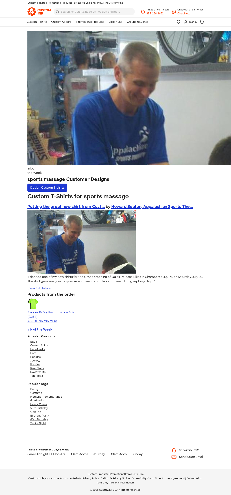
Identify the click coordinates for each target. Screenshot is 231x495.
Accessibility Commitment (147, 478)
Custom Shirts (39, 345)
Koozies (35, 364)
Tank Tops (36, 375)
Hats (33, 353)
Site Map (139, 474)
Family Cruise (38, 404)
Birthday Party (39, 415)
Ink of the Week (39, 329)
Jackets (35, 360)
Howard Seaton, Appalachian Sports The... (152, 206)
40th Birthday (39, 419)
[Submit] (57, 11)
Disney (34, 389)
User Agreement (175, 478)
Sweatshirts (37, 372)
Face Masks (37, 349)
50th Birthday (39, 408)
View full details (39, 288)
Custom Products (98, 474)
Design (47, 188)
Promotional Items (121, 474)
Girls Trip (35, 411)
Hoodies (35, 356)
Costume (36, 393)
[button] (190, 14)
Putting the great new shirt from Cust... (66, 206)
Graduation (37, 400)
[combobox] (94, 11)
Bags (33, 341)
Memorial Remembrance (46, 396)
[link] (39, 11)
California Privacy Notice (115, 478)
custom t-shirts (72, 478)
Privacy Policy (90, 478)
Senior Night (38, 423)
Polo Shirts (37, 368)
